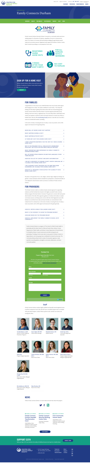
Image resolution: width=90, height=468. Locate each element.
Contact (54, 21)
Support (65, 450)
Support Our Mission (63, 1)
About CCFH (56, 1)
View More (45, 431)
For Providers (47, 21)
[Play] (67, 85)
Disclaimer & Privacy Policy (49, 459)
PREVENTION (20, 10)
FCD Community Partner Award (58, 416)
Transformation (80, 4)
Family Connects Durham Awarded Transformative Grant (30, 418)
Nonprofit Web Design (58, 459)
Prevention (72, 4)
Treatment (65, 4)
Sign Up (33, 21)
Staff (59, 21)
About (65, 449)
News (63, 21)
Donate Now (68, 440)
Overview (27, 21)
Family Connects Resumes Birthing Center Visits (44, 417)
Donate (86, 4)
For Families (39, 21)
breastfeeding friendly (43, 117)
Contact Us (70, 1)
